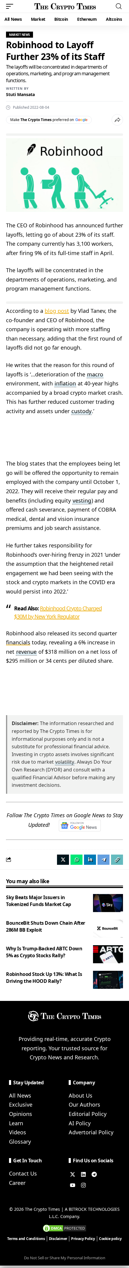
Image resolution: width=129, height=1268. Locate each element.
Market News (19, 35)
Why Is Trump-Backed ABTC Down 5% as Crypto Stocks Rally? (44, 952)
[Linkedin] (83, 1174)
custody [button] (81, 411)
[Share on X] (63, 860)
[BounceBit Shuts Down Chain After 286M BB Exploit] (108, 929)
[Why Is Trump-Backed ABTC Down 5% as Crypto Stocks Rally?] (108, 954)
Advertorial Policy (91, 1132)
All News (20, 1095)
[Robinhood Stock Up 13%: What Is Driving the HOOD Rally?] (108, 980)
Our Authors (84, 1104)
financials (18, 642)
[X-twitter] (72, 1174)
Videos (17, 1132)
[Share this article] (117, 120)
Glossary (20, 1141)
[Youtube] (72, 1185)
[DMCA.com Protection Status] (64, 1227)
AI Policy (80, 1123)
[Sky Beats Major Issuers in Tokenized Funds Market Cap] (108, 903)
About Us (80, 1095)
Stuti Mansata (20, 94)
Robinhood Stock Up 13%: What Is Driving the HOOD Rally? (44, 977)
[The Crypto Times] (65, 6)
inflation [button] (65, 383)
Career (17, 1182)
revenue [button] (26, 651)
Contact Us (23, 1173)
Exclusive (20, 1104)
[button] (11, 6)
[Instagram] (83, 1185)
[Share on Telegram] (104, 860)
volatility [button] (64, 762)
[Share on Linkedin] (90, 860)
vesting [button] (82, 500)
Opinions (20, 1113)
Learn (16, 1123)
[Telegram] (94, 1174)
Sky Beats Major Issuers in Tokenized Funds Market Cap (38, 901)
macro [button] (95, 374)
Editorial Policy (87, 1113)
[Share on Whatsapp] (76, 860)
